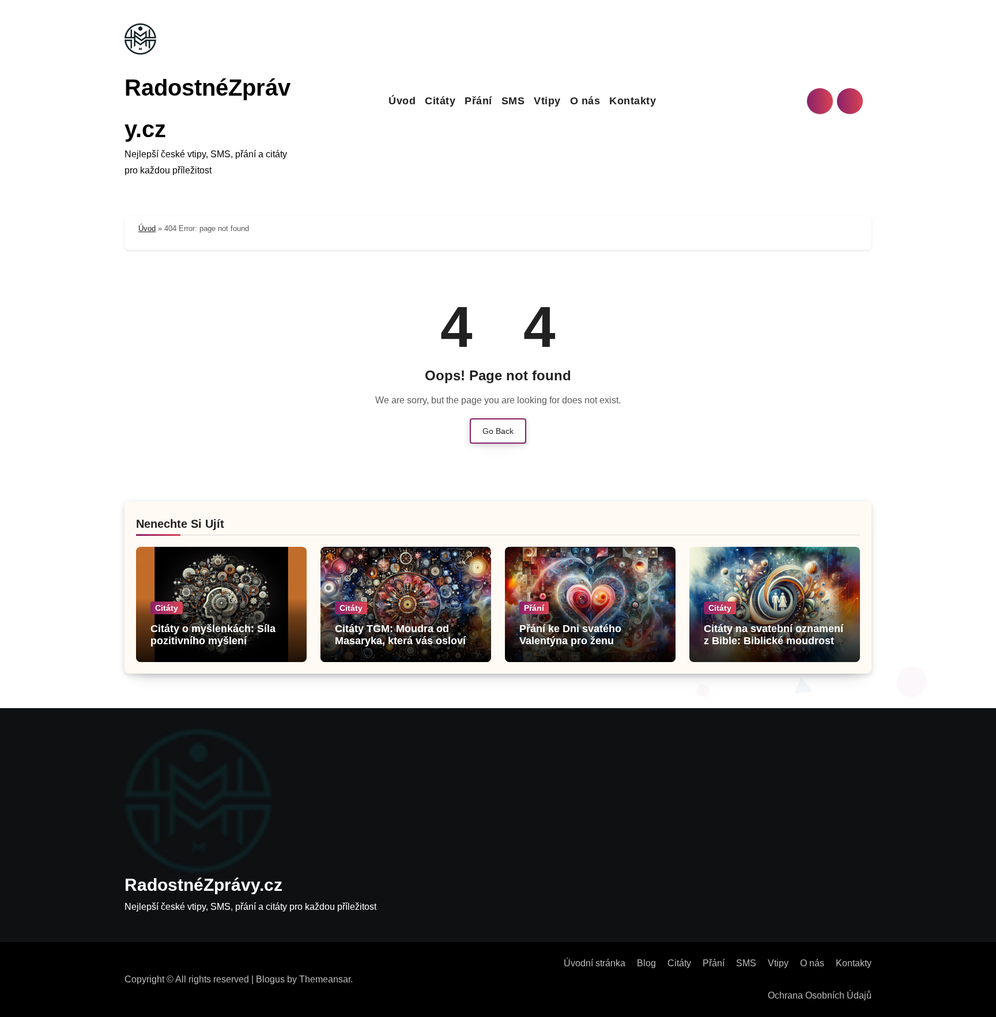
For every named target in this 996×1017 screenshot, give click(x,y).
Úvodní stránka (594, 963)
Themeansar (324, 979)
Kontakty (632, 101)
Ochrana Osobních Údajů (819, 995)
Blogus (270, 979)
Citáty (440, 101)
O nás (585, 101)
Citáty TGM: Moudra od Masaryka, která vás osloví (400, 635)
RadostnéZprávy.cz (203, 884)
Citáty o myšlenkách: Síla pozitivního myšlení (213, 635)
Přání (478, 101)
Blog (646, 963)
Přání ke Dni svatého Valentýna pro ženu (570, 635)
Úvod (402, 101)
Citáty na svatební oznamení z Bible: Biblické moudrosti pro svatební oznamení (773, 641)
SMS (513, 101)
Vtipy (547, 101)
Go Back (498, 431)
